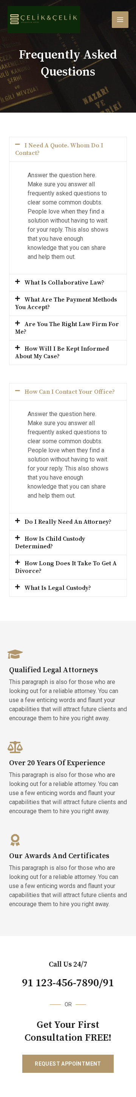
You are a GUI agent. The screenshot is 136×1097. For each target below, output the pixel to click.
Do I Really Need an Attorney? (68, 522)
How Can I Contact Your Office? (70, 392)
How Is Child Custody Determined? (50, 542)
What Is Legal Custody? (58, 588)
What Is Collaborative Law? (64, 282)
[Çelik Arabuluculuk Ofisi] (44, 19)
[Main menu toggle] (120, 19)
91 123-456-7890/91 (68, 983)
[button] (68, 149)
